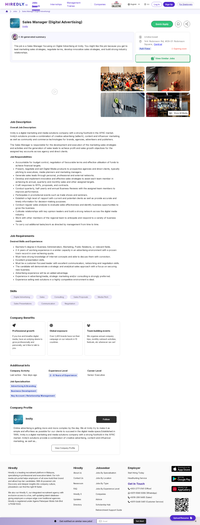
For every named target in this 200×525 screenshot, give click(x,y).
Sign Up (169, 4)
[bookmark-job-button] (178, 24)
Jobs (15, 11)
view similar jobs (165, 58)
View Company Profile (65, 448)
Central (158, 44)
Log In (157, 4)
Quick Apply (162, 24)
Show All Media (181, 113)
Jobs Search (36, 4)
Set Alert (140, 521)
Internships (56, 4)
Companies (100, 4)
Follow (106, 419)
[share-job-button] (187, 24)
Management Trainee (73, 4)
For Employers (185, 4)
